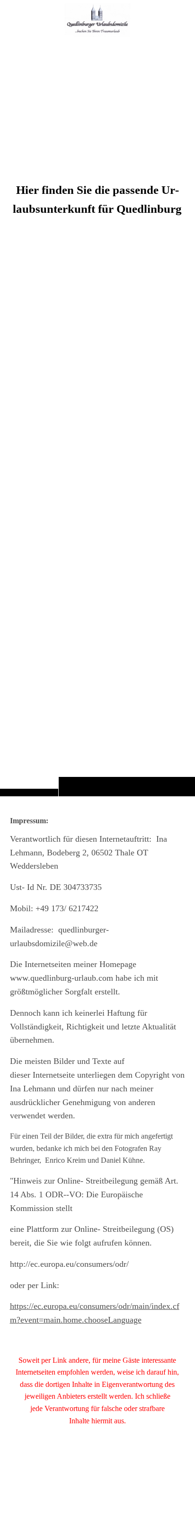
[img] (97, 417)
